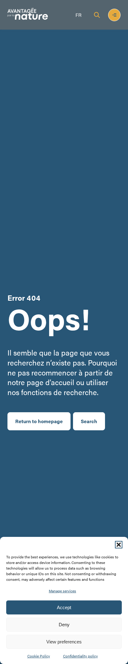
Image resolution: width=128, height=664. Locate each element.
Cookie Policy (38, 656)
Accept (64, 607)
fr (78, 14)
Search (89, 421)
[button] (119, 545)
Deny (64, 624)
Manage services (62, 591)
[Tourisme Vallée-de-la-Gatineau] (27, 15)
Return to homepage (39, 421)
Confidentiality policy (80, 656)
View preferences (64, 641)
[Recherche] (97, 15)
